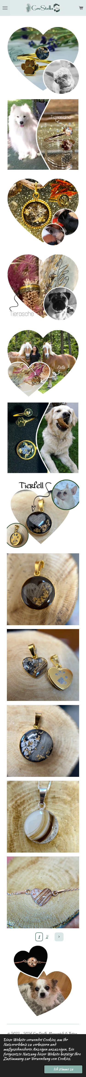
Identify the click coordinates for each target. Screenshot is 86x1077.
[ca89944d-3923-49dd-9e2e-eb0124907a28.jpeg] (43, 362)
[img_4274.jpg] (43, 741)
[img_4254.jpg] (43, 589)
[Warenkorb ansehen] (81, 8)
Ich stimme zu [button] (63, 1069)
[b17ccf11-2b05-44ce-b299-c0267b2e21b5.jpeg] (43, 134)
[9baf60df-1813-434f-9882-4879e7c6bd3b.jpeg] (43, 58)
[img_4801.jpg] (43, 665)
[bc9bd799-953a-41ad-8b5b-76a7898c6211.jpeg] (43, 438)
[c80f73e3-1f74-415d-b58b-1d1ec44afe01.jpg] (43, 513)
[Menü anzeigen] (5, 8)
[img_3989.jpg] (43, 816)
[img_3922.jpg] (43, 892)
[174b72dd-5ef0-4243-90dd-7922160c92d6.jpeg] (43, 286)
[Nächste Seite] (59, 936)
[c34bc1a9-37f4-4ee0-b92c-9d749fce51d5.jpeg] (43, 210)
